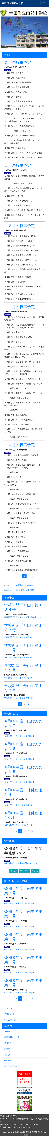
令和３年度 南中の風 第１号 (25, 982)
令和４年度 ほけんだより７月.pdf (19, 736)
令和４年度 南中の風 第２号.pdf (19, 926)
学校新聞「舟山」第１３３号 (23, 627)
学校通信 (19, 585)
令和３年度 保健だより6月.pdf (18, 825)
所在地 (7, 1049)
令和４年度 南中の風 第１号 (25, 936)
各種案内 (8, 1031)
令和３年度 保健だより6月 (23, 815)
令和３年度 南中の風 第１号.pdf (19, 992)
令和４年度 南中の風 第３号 (25, 890)
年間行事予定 (10, 1020)
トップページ (10, 1008)
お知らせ (8, 1025)
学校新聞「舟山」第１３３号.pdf (18, 637)
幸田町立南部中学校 (12, 3)
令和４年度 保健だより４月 (23, 792)
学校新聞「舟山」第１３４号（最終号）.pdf (23, 617)
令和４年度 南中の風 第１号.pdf (19, 949)
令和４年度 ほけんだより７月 (23, 723)
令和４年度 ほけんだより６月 (23, 746)
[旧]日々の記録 (10, 1066)
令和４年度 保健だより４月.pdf (18, 805)
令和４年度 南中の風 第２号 (25, 913)
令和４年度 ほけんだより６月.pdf (19, 759)
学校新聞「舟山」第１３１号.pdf (18, 677)
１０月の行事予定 (19, 444)
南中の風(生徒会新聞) (24, 590)
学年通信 (7, 590)
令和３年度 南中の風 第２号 (25, 959)
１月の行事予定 (17, 165)
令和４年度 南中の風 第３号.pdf (19, 903)
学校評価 (8, 1043)
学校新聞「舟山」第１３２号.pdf (18, 657)
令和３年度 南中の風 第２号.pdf (19, 972)
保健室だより (33, 585)
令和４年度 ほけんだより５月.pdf (19, 782)
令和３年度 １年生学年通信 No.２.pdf (21, 863)
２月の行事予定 (17, 62)
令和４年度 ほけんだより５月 (23, 769)
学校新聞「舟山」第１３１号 (23, 667)
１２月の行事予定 (19, 225)
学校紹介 (8, 1014)
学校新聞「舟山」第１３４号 (23, 607)
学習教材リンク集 (12, 1037)
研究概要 (8, 1060)
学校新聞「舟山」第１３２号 (23, 647)
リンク (7, 1054)
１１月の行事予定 (19, 306)
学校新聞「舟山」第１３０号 (23, 687)
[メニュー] (43, 3)
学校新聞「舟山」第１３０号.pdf (18, 698)
